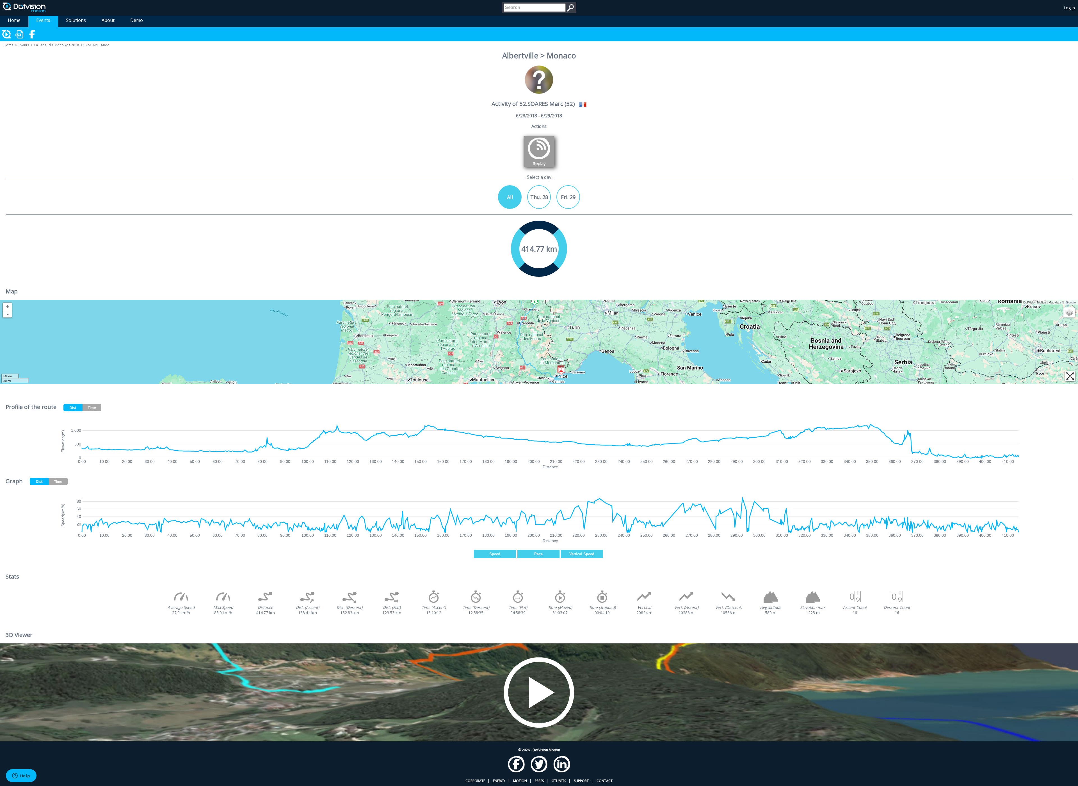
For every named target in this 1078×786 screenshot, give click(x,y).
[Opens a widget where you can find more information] (21, 776)
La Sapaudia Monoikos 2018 (56, 45)
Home (14, 20)
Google (1071, 302)
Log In (1069, 7)
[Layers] (1069, 312)
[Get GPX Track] (19, 34)
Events (43, 20)
